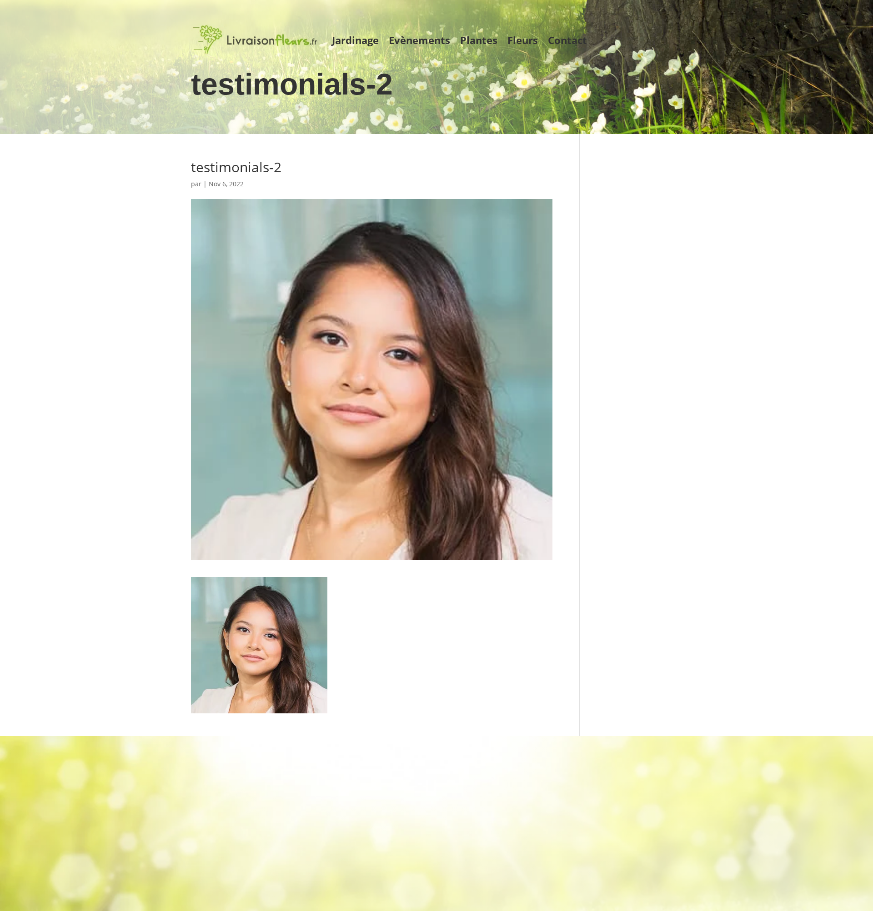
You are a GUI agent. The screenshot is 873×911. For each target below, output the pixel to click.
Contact (567, 40)
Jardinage (355, 40)
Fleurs (522, 40)
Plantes (478, 40)
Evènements (419, 40)
